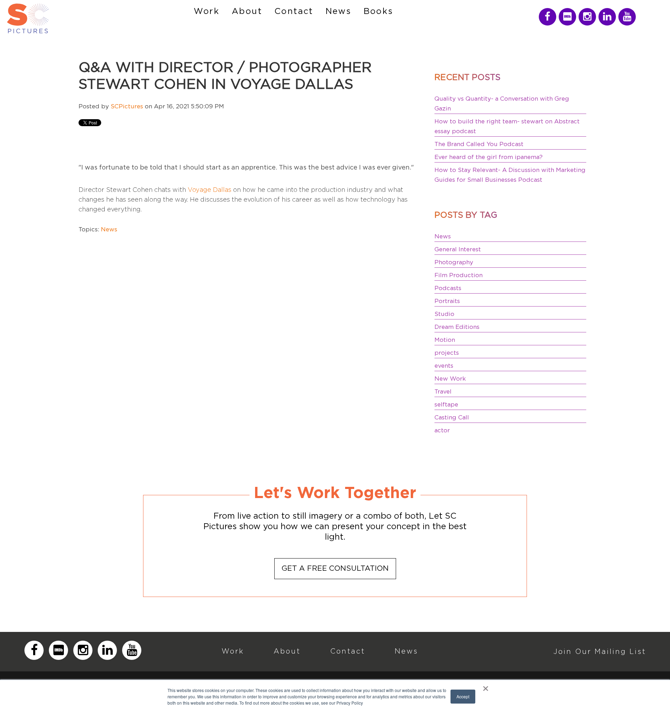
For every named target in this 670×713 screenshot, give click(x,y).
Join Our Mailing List (599, 651)
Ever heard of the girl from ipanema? (488, 157)
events (443, 366)
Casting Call (451, 417)
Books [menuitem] (378, 11)
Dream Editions (456, 327)
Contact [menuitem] (293, 11)
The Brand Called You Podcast (478, 144)
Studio (444, 314)
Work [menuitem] (206, 11)
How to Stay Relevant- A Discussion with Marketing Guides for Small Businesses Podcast (510, 175)
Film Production (458, 275)
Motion (444, 340)
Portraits (447, 301)
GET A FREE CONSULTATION (335, 568)
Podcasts (447, 288)
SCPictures (127, 106)
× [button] (486, 686)
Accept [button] (462, 696)
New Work (450, 379)
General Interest (457, 249)
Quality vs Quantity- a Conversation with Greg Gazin (501, 103)
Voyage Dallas (209, 189)
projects (446, 353)
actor (442, 430)
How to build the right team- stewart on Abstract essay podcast (507, 126)
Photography (453, 262)
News (109, 229)
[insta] (547, 17)
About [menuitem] (247, 11)
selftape (446, 405)
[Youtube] (627, 17)
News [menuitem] (338, 11)
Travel (443, 392)
